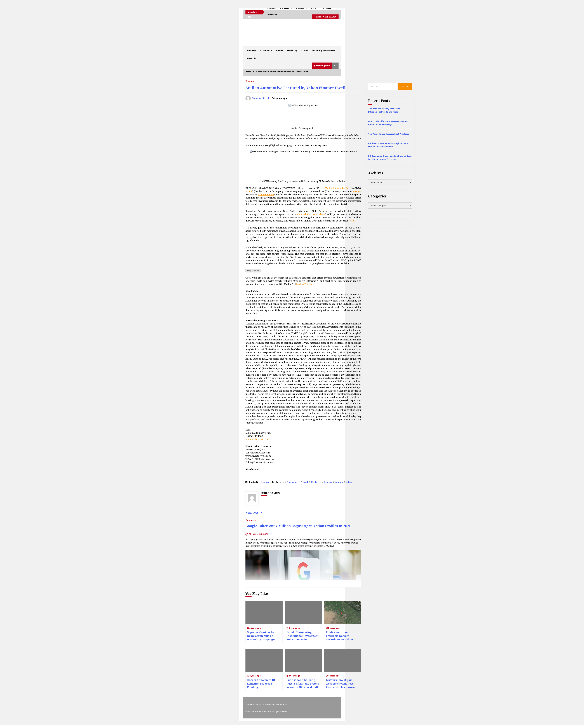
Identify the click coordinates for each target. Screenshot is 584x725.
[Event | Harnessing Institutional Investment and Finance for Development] (303, 612)
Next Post (251, 512)
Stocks (304, 50)
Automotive (293, 482)
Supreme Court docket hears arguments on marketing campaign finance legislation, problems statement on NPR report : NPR (262, 636)
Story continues (253, 271)
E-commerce (266, 50)
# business (271, 8)
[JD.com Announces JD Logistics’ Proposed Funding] (264, 660)
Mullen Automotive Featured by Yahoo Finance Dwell (295, 88)
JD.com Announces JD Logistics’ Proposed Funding (261, 683)
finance (328, 482)
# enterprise (271, 14)
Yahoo (349, 482)
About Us (251, 58)
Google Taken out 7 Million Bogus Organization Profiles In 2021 (297, 526)
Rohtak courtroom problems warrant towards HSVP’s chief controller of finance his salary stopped (342, 636)
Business (251, 50)
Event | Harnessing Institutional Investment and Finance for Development (302, 636)
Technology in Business (323, 50)
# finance (327, 8)
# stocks (314, 8)
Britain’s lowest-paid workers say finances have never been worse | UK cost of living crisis (342, 683)
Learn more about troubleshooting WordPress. (266, 711)
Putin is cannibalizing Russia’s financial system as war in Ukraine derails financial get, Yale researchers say (303, 683)
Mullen (339, 482)
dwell (305, 482)
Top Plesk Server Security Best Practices (388, 133)
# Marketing (301, 8)
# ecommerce (286, 8)
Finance (279, 50)
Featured (316, 482)
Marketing (292, 50)
